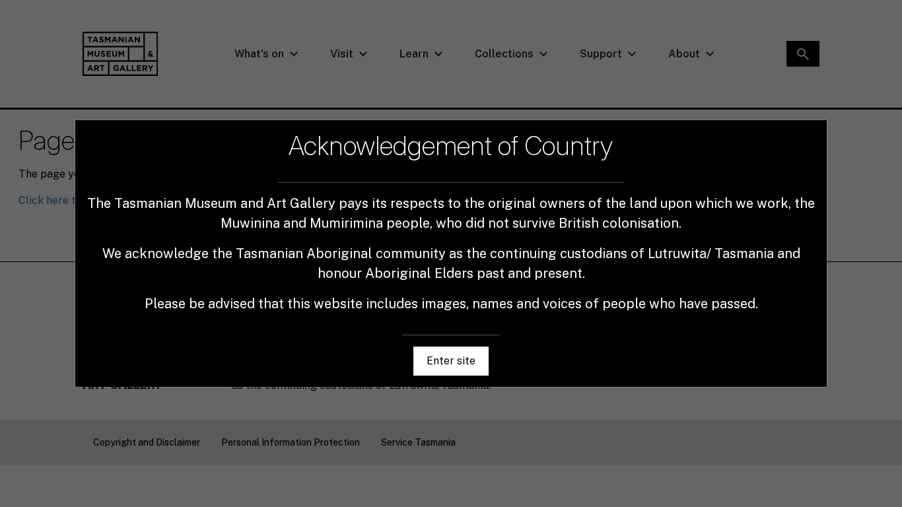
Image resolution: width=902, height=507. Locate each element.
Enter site (451, 361)
